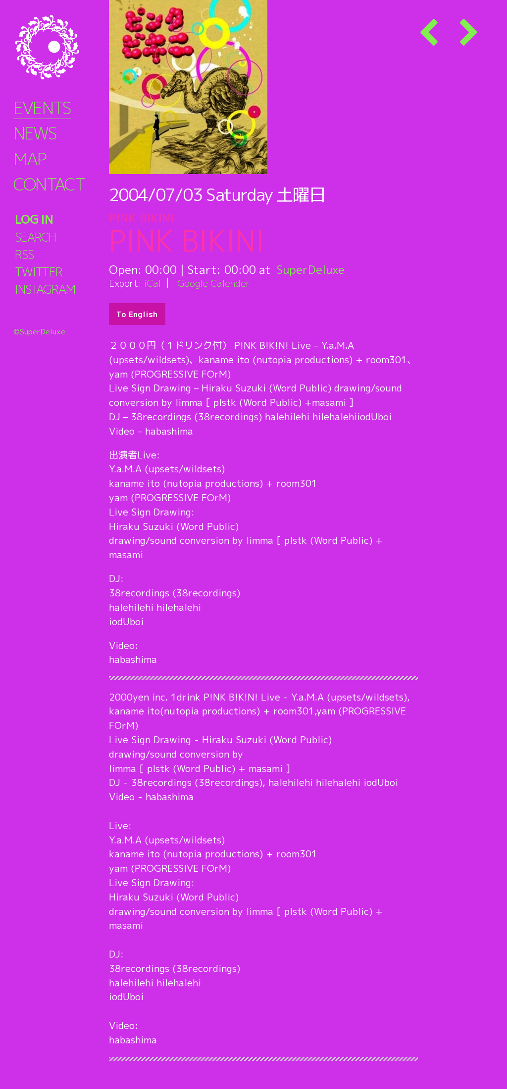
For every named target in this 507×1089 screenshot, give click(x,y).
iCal (152, 283)
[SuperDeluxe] (59, 47)
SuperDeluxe (311, 269)
